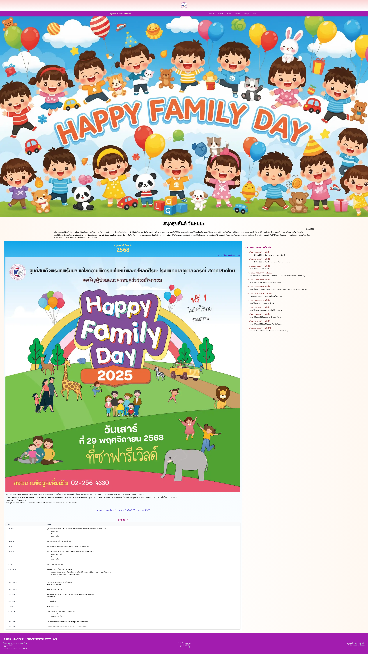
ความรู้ (246, 13)
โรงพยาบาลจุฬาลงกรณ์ (10, 643)
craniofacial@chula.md (189, 647)
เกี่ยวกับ (219, 13)
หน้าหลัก (211, 13)
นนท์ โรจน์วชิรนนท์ (359, 645)
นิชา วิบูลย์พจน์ (359, 643)
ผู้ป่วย (228, 13)
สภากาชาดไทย (22, 643)
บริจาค (237, 13)
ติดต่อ (254, 13)
